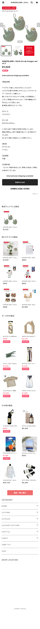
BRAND (4, 506)
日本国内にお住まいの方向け (20, 188)
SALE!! (4, 551)
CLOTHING (6, 512)
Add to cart (20, 182)
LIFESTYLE (6, 532)
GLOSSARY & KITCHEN (10, 525)
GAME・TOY (6, 545)
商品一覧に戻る (20, 493)
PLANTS (5, 538)
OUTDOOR (6, 519)
